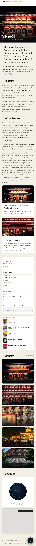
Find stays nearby (18, 310)
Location (32, 4)
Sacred (9, 1)
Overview (4, 4)
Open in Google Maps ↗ (25, 511)
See (18, 4)
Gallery (24, 4)
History (12, 4)
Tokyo (11, 74)
